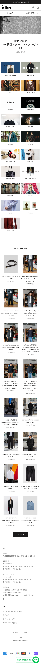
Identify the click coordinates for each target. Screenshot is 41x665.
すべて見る (20, 534)
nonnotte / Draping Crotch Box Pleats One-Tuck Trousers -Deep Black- (10, 313)
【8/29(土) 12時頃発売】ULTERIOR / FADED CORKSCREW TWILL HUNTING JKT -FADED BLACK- (30, 386)
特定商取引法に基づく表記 (12, 611)
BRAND (10, 13)
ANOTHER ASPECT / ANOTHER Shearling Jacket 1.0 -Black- (10, 520)
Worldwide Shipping (10, 623)
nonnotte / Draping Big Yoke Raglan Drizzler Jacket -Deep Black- (10, 347)
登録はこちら (20, 52)
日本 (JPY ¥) (15, 632)
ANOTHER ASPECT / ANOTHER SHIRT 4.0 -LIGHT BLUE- (30, 520)
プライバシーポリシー (11, 619)
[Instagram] (3, 599)
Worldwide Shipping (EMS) (21, 2)
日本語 (25, 632)
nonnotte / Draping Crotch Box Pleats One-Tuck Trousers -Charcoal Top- (30, 279)
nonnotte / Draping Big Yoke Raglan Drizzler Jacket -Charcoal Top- (30, 313)
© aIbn (20, 637)
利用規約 (6, 615)
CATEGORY (30, 13)
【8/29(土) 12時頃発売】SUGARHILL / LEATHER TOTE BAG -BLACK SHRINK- (10, 422)
